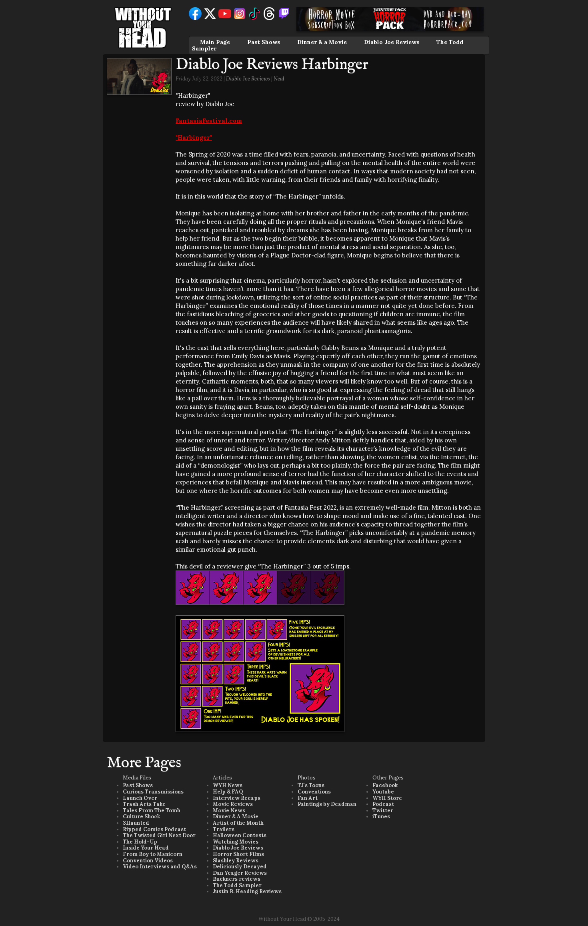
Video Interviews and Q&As (160, 866)
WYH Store (387, 798)
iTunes (381, 816)
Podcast (383, 804)
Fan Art (308, 798)
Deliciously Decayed (240, 866)
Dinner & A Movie (235, 816)
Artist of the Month (238, 823)
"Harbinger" (194, 137)
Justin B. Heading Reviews (247, 891)
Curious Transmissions (153, 791)
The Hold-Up (140, 841)
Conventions (314, 791)
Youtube (383, 791)
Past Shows (263, 42)
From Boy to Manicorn (152, 854)
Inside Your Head (146, 847)
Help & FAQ (228, 791)
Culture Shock (141, 816)
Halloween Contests (239, 835)
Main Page (215, 42)
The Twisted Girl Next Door (159, 835)
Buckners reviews (236, 879)
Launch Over (140, 798)
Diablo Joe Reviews (391, 42)
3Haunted (136, 823)
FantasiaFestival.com (209, 121)
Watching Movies (235, 841)
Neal (279, 78)
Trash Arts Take (144, 804)
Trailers (223, 829)
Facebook (385, 785)
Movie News (229, 810)
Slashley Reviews (235, 860)
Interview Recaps (236, 798)
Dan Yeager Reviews (240, 873)
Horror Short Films (238, 854)
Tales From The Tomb (151, 810)
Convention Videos (148, 860)
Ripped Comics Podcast (154, 829)
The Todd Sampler (237, 885)
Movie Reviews (233, 804)
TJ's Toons (311, 785)
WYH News (227, 785)
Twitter (382, 810)
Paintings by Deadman (327, 804)
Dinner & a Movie (322, 42)
